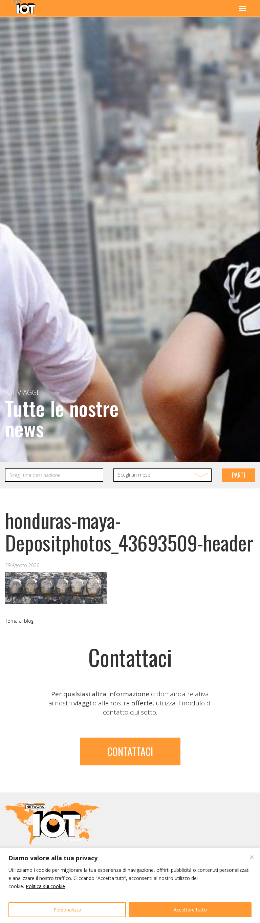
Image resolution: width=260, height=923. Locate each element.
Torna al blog (19, 621)
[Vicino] (251, 857)
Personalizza (67, 909)
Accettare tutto (190, 909)
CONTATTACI (130, 751)
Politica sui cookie (45, 886)
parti (238, 474)
